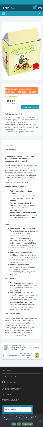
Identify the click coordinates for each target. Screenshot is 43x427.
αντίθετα (8, 120)
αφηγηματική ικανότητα (20, 120)
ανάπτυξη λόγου (29, 117)
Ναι (13, 424)
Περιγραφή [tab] (10, 145)
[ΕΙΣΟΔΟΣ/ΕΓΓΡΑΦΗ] (40, 7)
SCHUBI (19, 117)
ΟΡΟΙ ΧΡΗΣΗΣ (7, 394)
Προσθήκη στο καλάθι (30, 107)
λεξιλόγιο (24, 129)
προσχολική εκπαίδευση (24, 132)
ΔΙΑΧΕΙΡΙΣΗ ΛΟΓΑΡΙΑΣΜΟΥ (11, 389)
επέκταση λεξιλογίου (18, 127)
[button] (3, 23)
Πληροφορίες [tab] (11, 150)
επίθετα (29, 127)
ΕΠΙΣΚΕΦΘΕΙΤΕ (12, 383)
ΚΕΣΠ (18, 129)
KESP (13, 117)
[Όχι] (41, 421)
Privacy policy (27, 424)
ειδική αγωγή (21, 122)
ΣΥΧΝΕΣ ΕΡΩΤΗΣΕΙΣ (9, 376)
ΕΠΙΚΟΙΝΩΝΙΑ (6, 371)
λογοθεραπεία (10, 132)
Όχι (19, 424)
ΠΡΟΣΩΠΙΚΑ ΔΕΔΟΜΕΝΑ (10, 400)
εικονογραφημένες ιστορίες (15, 125)
